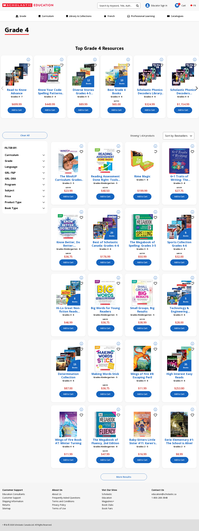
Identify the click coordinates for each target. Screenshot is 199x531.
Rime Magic (142, 176)
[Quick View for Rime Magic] (155, 146)
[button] (156, 5)
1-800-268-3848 (160, 497)
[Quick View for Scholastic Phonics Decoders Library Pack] (161, 60)
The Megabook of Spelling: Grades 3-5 (142, 243)
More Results (123, 476)
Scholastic (107, 494)
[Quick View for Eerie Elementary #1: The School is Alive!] (192, 410)
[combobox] (118, 6)
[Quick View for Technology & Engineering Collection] (192, 278)
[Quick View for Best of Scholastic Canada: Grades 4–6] (118, 212)
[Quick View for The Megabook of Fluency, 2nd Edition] (118, 410)
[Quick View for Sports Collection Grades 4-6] (192, 212)
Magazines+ (108, 501)
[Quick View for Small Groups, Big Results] (155, 278)
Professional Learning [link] (143, 16)
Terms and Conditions (63, 501)
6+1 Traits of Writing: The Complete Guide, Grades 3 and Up (179, 178)
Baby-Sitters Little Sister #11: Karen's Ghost (142, 441)
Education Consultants (13, 494)
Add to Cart (17, 110)
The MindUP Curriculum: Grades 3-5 (68, 178)
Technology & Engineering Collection (179, 309)
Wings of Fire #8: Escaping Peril (142, 375)
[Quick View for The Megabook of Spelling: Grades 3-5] (155, 212)
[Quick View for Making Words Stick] (118, 344)
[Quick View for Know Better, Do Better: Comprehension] (81, 212)
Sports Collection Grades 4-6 (179, 243)
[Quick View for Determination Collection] (81, 344)
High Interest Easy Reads (179, 375)
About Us (56, 494)
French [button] (111, 16)
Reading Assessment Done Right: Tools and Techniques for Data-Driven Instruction (105, 178)
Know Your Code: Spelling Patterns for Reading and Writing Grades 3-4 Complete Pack (50, 91)
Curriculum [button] (48, 16)
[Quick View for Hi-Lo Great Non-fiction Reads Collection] (81, 278)
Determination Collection (68, 375)
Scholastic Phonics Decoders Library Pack (149, 91)
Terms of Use (59, 508)
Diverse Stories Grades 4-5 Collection (83, 91)
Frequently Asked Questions (66, 497)
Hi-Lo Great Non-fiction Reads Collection (68, 309)
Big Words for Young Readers (105, 309)
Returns (6, 504)
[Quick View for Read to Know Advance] (28, 60)
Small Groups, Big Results (142, 309)
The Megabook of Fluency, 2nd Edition (105, 441)
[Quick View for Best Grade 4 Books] (128, 60)
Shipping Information (12, 501)
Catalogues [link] (177, 16)
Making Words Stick (105, 374)
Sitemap (6, 508)
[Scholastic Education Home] (29, 5)
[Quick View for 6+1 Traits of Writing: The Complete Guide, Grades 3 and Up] (192, 146)
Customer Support (11, 497)
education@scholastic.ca (164, 494)
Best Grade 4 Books (116, 91)
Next (196, 88)
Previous (2, 88)
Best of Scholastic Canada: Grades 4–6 (105, 243)
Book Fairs (107, 508)
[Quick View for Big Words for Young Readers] (118, 278)
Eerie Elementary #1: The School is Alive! (179, 441)
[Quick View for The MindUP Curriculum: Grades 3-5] (81, 146)
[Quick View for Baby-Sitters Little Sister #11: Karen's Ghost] (155, 410)
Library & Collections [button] (80, 16)
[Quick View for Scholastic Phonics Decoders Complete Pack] (194, 60)
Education (107, 497)
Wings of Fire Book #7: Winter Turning (68, 441)
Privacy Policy (59, 504)
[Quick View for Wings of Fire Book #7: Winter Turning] (81, 410)
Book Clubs (107, 504)
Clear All (25, 135)
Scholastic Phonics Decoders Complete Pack (183, 91)
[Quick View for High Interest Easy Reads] (192, 344)
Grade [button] (23, 16)
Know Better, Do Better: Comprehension (68, 243)
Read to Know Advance (16, 91)
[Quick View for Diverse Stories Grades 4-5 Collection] (95, 60)
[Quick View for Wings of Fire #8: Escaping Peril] (155, 344)
